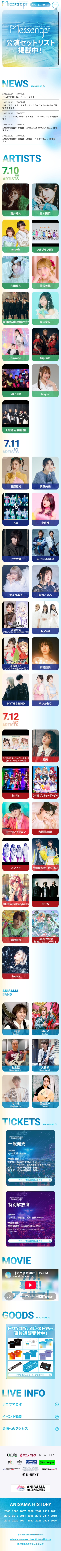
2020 (15, 1520)
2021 (23, 1520)
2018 (54, 1515)
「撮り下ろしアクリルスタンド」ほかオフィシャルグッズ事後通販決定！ (29, 106)
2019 (7, 1520)
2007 (23, 1511)
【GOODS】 (20, 102)
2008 (30, 1511)
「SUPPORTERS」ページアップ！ (18, 96)
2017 (46, 1515)
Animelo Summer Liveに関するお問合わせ (30, 1539)
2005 (7, 1511)
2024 (46, 1520)
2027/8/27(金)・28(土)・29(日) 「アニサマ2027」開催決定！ (29, 140)
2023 (38, 1520)
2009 (38, 1511)
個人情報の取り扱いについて (30, 1544)
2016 (38, 1515)
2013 (15, 1515)
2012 (7, 1515)
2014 (23, 1515)
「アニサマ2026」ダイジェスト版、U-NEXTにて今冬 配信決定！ (30, 118)
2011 (54, 1511)
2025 (54, 1520)
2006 (15, 1511)
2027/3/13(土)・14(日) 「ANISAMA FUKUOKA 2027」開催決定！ (29, 129)
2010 (46, 1511)
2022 (30, 1520)
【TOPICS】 (20, 93)
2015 (30, 1515)
